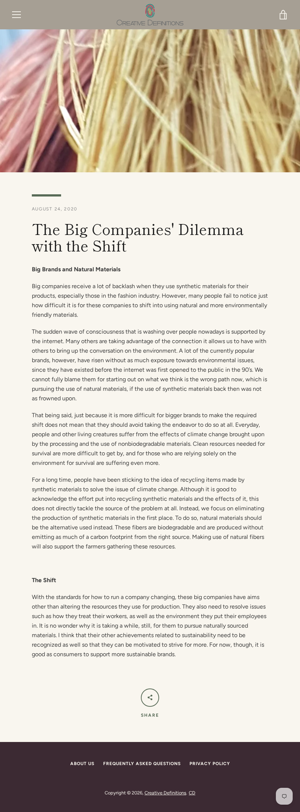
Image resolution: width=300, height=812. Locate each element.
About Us (82, 763)
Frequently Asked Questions (142, 763)
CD (192, 793)
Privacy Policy (210, 763)
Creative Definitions (165, 793)
